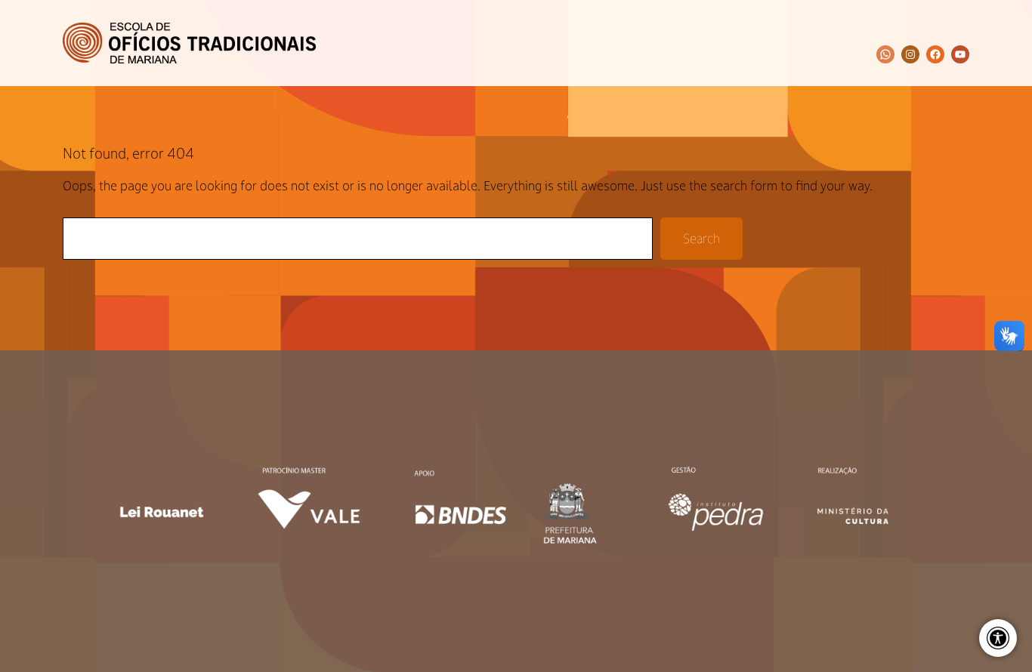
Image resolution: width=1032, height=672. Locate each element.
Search (701, 238)
